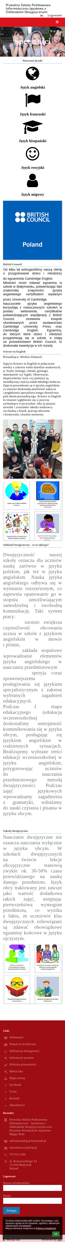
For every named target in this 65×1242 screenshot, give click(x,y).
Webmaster (16, 1037)
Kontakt (14, 1098)
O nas (13, 1091)
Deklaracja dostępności (24, 1051)
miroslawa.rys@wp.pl (23, 1147)
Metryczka (16, 1071)
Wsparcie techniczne (22, 1044)
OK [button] (55, 1234)
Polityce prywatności (46, 1228)
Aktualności (17, 1105)
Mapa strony (17, 1078)
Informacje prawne (21, 1057)
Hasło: (7, 1196)
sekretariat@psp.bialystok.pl (27, 1141)
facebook (15, 1084)
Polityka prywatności (22, 1064)
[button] (41, 15)
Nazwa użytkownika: (16, 1183)
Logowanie (55, 15)
